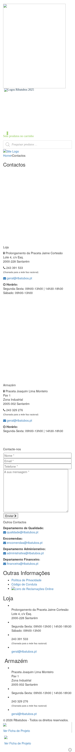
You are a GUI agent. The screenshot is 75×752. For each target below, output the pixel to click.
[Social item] (4, 93)
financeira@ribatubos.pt (22, 563)
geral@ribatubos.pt (19, 278)
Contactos (17, 117)
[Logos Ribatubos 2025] (19, 89)
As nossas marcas (21, 108)
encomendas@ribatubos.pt (24, 542)
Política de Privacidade (26, 580)
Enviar (9, 516)
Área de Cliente (20, 120)
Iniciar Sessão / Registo (25, 125)
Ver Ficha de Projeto (16, 731)
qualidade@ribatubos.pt (22, 532)
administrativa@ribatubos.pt (25, 553)
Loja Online (18, 111)
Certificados (18, 114)
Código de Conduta (24, 584)
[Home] (11, 151)
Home (15, 102)
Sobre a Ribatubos (22, 105)
